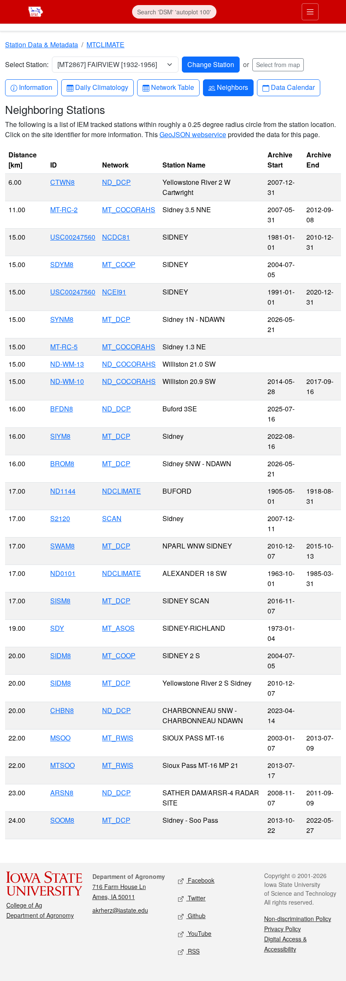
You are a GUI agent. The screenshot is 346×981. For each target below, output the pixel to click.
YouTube (198, 933)
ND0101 (63, 573)
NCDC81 (116, 237)
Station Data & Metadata (41, 44)
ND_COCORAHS (129, 364)
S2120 (60, 518)
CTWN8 (62, 182)
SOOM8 (62, 820)
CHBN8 (62, 710)
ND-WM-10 (67, 381)
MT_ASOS (118, 628)
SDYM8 (61, 264)
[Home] (35, 11)
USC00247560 (72, 237)
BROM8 (62, 463)
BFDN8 (61, 408)
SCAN (112, 518)
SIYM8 (60, 436)
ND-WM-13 (67, 364)
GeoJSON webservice (192, 134)
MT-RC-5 (64, 346)
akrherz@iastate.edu (120, 910)
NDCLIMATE (121, 491)
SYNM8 (61, 319)
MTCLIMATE (105, 44)
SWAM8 (62, 546)
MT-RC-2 (64, 209)
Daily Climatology (101, 87)
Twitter (195, 898)
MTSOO (62, 765)
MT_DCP (116, 319)
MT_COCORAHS (128, 209)
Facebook (200, 880)
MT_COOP (118, 264)
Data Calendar (292, 87)
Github (195, 915)
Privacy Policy (282, 928)
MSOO (60, 738)
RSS (193, 951)
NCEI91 (114, 292)
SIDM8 (60, 655)
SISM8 (60, 600)
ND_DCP (116, 182)
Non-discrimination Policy (297, 918)
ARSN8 (61, 792)
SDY (57, 628)
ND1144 (63, 491)
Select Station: (27, 64)
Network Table (172, 87)
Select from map (278, 64)
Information (35, 87)
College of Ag (24, 905)
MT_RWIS (117, 738)
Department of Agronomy (40, 915)
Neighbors (232, 87)
